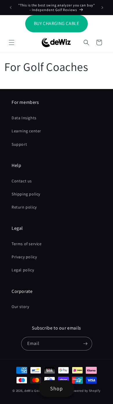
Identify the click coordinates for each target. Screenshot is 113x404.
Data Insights (24, 117)
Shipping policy (26, 194)
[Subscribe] (85, 343)
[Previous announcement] (10, 7)
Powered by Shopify (86, 391)
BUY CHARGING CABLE (56, 23)
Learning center (26, 131)
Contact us (22, 181)
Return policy (24, 207)
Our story (20, 306)
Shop (56, 388)
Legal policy (23, 270)
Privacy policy (24, 256)
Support (19, 144)
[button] (11, 42)
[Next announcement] (102, 7)
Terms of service (27, 243)
